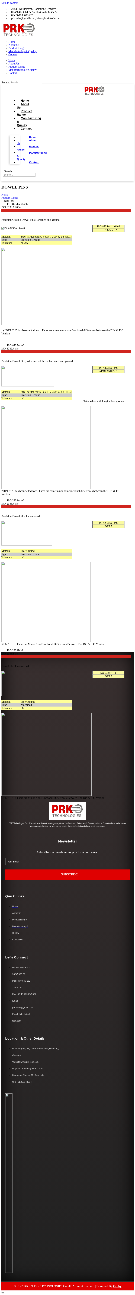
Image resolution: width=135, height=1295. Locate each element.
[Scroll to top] (2, 1292)
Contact (12, 54)
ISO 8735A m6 (15, 345)
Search (5, 82)
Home (11, 41)
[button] (67, 79)
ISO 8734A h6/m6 (17, 204)
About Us (13, 44)
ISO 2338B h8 (15, 650)
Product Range (16, 48)
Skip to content (9, 2)
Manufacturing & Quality (22, 51)
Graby (117, 1286)
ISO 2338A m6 (15, 500)
